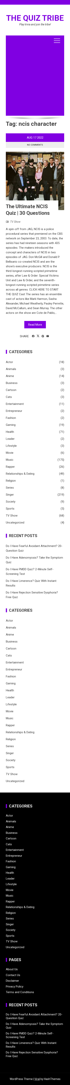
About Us (12, 969)
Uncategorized (15, 522)
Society (10, 501)
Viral (37, 1079)
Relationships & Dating (20, 473)
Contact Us (13, 975)
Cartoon (11, 390)
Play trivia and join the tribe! (35, 24)
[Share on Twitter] (38, 336)
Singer (10, 494)
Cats (9, 397)
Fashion (11, 418)
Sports (10, 508)
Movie (9, 453)
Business (12, 383)
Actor (9, 362)
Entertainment (15, 404)
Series (10, 487)
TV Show (15, 221)
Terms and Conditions (20, 992)
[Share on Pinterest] (42, 336)
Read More (35, 324)
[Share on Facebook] (33, 336)
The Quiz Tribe (35, 18)
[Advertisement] (35, 81)
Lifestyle (11, 446)
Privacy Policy (14, 986)
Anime (10, 376)
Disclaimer (12, 980)
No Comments (35, 145)
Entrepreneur (14, 411)
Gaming (11, 425)
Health (10, 432)
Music (9, 459)
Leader (10, 439)
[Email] (47, 336)
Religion (11, 480)
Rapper (10, 466)
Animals (11, 369)
